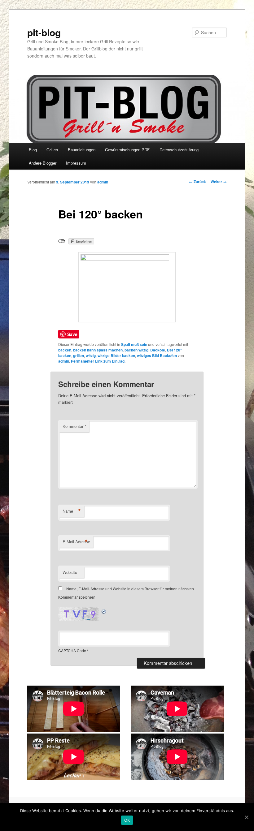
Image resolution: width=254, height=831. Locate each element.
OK (127, 820)
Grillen (52, 150)
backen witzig (136, 350)
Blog (33, 150)
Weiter (219, 181)
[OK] (246, 817)
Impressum (76, 163)
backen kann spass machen (98, 350)
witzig (91, 355)
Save (72, 334)
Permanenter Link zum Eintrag (98, 361)
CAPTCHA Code (72, 650)
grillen (78, 355)
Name (72, 511)
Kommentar (74, 426)
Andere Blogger (42, 163)
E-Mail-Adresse (76, 542)
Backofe (157, 350)
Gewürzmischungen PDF (127, 150)
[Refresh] (104, 611)
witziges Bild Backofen (157, 355)
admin (102, 182)
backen (64, 350)
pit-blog (44, 32)
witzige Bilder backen (116, 355)
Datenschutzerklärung (179, 150)
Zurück (197, 181)
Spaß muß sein (134, 344)
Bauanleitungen (81, 150)
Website (70, 572)
